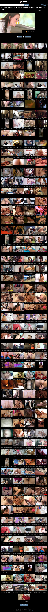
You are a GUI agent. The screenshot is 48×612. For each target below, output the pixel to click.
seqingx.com (23, 610)
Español (19, 608)
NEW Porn (46, 4)
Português (22, 608)
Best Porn (42, 4)
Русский (12, 608)
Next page (23, 604)
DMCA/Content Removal (31, 610)
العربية (26, 608)
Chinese (35, 608)
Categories (44, 5)
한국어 (29, 608)
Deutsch (16, 608)
